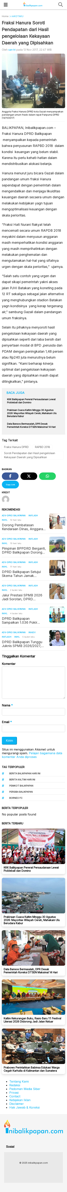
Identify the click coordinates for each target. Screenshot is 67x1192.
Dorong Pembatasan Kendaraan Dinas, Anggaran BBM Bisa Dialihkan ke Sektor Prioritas (23, 527)
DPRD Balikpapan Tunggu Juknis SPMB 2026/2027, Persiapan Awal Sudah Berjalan (22, 644)
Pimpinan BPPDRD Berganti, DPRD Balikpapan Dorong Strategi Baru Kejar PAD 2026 (24, 550)
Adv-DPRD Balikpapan (14, 515)
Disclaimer (16, 1104)
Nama (7, 705)
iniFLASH (33, 515)
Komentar (9, 664)
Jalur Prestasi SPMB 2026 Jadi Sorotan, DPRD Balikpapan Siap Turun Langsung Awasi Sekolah (22, 597)
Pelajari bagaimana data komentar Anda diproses (32, 755)
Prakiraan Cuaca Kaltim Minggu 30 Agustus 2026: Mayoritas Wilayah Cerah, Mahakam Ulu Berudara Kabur (32, 920)
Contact (14, 1096)
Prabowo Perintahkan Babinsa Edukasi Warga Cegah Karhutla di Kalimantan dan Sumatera (32, 1069)
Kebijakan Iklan (20, 1100)
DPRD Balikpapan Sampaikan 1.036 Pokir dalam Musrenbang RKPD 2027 (22, 620)
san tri (12, 49)
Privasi (14, 1092)
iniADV (32, 632)
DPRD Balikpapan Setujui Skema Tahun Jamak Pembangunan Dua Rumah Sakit (22, 574)
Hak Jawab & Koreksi (24, 1107)
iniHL (4, 520)
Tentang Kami (19, 1081)
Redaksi (14, 1085)
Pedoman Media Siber (24, 1089)
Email (7, 722)
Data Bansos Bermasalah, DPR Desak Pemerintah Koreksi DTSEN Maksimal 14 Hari (31, 971)
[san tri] (7, 500)
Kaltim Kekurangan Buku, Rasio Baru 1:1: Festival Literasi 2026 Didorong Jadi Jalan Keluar (32, 1020)
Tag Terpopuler (13, 767)
